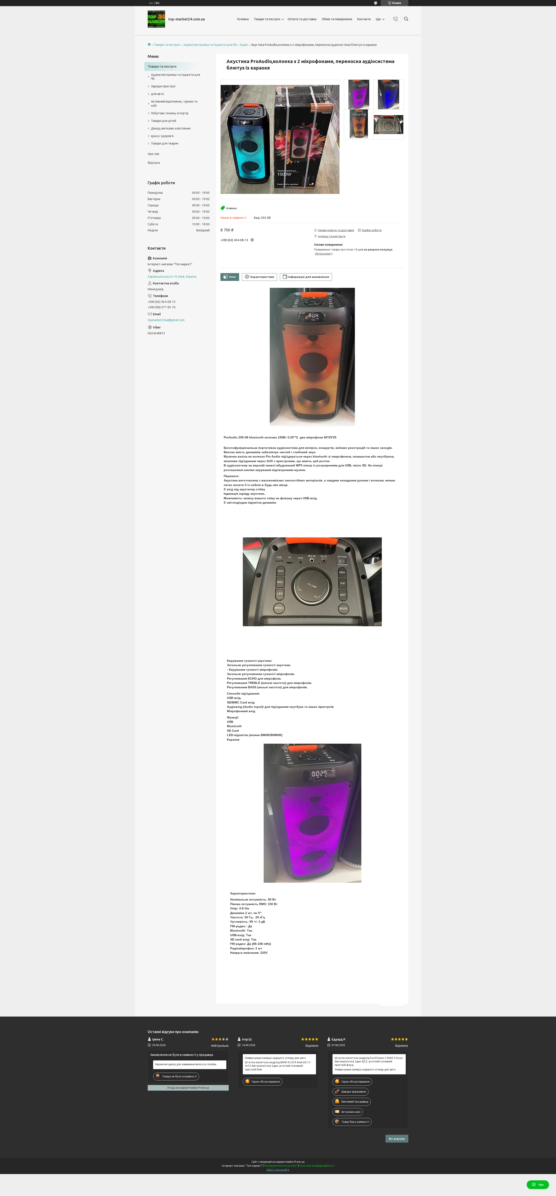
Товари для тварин (164, 143)
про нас (153, 154)
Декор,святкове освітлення (170, 128)
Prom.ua (299, 1161)
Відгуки (154, 162)
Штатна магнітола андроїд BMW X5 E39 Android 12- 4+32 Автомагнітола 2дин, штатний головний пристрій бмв (278, 1066)
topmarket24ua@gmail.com (166, 320)
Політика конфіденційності (317, 1165)
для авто (157, 94)
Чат (541, 1184)
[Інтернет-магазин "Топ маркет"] (156, 19)
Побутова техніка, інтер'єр (170, 113)
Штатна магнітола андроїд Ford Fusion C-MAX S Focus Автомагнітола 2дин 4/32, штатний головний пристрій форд (369, 1061)
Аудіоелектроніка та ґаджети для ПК (210, 44)
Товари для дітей (163, 121)
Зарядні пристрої (163, 86)
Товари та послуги (267, 19)
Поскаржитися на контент (281, 1165)
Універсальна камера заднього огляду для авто (275, 1058)
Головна (243, 19)
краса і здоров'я (162, 136)
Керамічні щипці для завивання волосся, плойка (185, 1064)
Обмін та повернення (337, 19)
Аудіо (244, 44)
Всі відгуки (397, 1138)
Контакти (364, 19)
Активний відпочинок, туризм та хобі (174, 103)
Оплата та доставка (302, 19)
